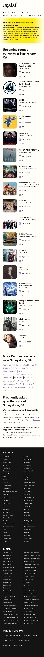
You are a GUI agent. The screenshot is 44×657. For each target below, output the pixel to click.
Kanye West (7, 538)
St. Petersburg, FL (9, 567)
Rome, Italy (27, 588)
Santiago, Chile (28, 623)
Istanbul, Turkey (28, 603)
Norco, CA (28, 378)
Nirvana (26, 474)
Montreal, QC (7, 600)
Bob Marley (27, 535)
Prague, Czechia (28, 561)
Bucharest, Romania (30, 594)
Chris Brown (27, 465)
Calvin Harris (27, 530)
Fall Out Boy (27, 494)
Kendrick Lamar (8, 527)
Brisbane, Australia (29, 617)
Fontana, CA (8, 374)
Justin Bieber (7, 486)
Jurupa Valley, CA (10, 371)
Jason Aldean (27, 538)
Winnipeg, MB (7, 570)
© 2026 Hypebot (13, 630)
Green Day (6, 512)
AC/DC (25, 480)
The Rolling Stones (29, 527)
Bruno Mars (7, 462)
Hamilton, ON (7, 573)
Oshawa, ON (7, 585)
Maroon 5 (6, 474)
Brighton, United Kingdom (31, 558)
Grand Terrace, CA (21, 374)
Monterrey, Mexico (9, 611)
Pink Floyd (26, 488)
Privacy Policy (12, 645)
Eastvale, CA (8, 378)
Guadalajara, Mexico (10, 608)
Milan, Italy (27, 582)
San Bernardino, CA (27, 384)
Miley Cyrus (27, 456)
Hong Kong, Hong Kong (30, 605)
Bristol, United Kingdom (10, 623)
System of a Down (29, 483)
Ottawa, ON (7, 588)
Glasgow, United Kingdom (31, 556)
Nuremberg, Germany (30, 570)
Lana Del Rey (27, 468)
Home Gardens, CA (10, 384)
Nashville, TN (7, 564)
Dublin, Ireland (28, 579)
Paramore (6, 535)
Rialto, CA (34, 374)
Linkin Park (7, 488)
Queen (5, 541)
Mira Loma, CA (24, 371)
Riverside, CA (8, 368)
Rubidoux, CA (8, 365)
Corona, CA (7, 390)
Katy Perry (6, 468)
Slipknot (26, 533)
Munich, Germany (29, 573)
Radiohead (27, 506)
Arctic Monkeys (28, 486)
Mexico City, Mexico (9, 605)
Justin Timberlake (29, 471)
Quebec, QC (7, 579)
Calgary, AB (7, 576)
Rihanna (6, 494)
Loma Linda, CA (9, 381)
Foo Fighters (27, 477)
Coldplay (6, 471)
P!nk (4, 530)
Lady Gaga (6, 483)
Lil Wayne (26, 462)
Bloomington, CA (21, 368)
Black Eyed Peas (28, 521)
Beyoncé (5, 497)
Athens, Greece (28, 576)
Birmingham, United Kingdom (32, 553)
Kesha (25, 518)
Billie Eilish (6, 521)
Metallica (6, 509)
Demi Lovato (27, 503)
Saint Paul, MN (8, 561)
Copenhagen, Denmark (31, 564)
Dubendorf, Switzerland (31, 600)
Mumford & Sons (28, 497)
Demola (9, 422)
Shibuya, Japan (28, 608)
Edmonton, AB (7, 603)
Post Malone (27, 459)
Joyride (18, 422)
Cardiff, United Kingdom (11, 614)
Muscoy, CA (7, 387)
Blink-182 (26, 515)
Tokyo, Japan (27, 611)
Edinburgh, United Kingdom (12, 620)
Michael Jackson (8, 524)
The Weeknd (7, 503)
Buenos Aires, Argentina (31, 620)
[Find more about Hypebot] (22, 5)
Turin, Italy (26, 585)
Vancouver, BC (7, 594)
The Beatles (6, 500)
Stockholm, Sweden (29, 597)
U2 (4, 506)
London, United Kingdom (11, 617)
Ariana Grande (8, 518)
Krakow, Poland (28, 591)
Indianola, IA (7, 556)
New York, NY (7, 553)
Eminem (6, 459)
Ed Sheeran (6, 477)
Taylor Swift (7, 456)
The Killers (26, 509)
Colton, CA (18, 378)
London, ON (7, 582)
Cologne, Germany (29, 567)
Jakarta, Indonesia (29, 614)
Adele (5, 480)
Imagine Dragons (8, 515)
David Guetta (27, 491)
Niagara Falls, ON (9, 597)
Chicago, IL (6, 558)
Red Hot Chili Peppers (10, 491)
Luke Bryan (27, 524)
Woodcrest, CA (23, 381)
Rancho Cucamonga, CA (23, 387)
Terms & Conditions (16, 640)
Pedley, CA (32, 365)
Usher (5, 533)
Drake (5, 465)
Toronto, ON (7, 591)
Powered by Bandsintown (20, 635)
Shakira (26, 512)
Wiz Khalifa (27, 541)
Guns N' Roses (28, 500)
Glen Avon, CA (21, 365)
